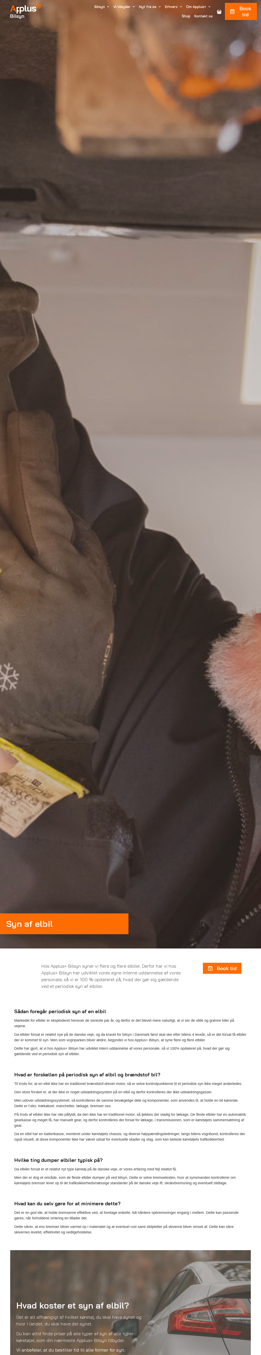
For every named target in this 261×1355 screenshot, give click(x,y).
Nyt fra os (147, 6)
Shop (186, 16)
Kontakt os (203, 16)
